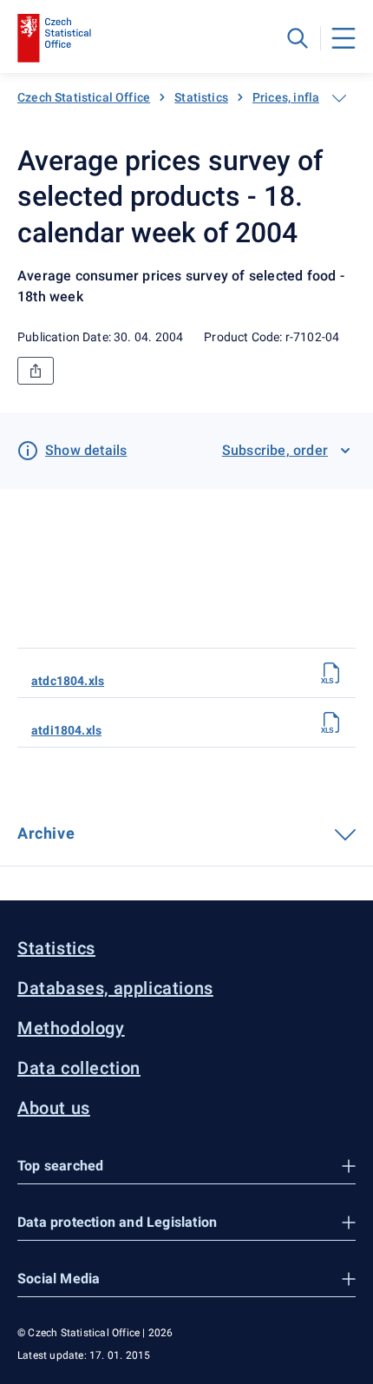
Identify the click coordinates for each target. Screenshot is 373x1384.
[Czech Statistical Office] (54, 38)
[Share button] (35, 371)
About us (53, 1107)
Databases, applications (115, 988)
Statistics (201, 97)
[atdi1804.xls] (331, 722)
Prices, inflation (297, 97)
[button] (186, 1166)
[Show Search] (297, 38)
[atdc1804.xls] (331, 673)
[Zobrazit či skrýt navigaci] (339, 98)
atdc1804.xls (67, 681)
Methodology (71, 1028)
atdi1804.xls (66, 730)
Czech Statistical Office (83, 97)
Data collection (79, 1068)
